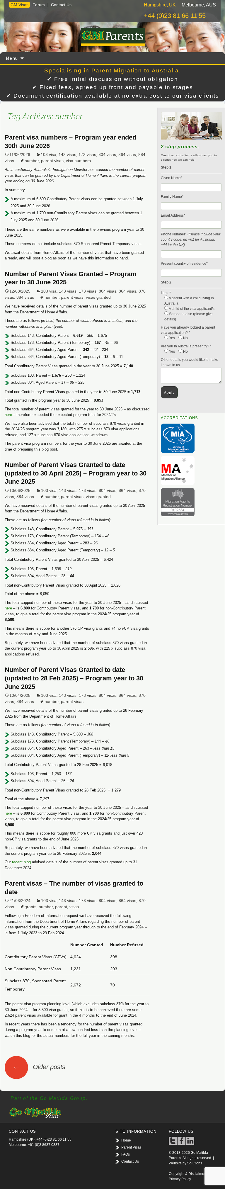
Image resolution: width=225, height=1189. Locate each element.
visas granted (98, 297)
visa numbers (78, 160)
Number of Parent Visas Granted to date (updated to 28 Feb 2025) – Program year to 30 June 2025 (74, 678)
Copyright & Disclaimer (187, 1174)
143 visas (67, 154)
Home (126, 1140)
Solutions (194, 1163)
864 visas (127, 154)
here (8, 414)
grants (30, 906)
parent (61, 906)
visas (74, 906)
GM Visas (19, 4)
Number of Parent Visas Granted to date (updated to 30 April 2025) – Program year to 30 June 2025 (75, 473)
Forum (39, 4)
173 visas (87, 154)
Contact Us (61, 4)
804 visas (107, 154)
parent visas (52, 160)
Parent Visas (131, 1147)
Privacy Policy (180, 1179)
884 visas (25, 297)
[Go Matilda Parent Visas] (112, 37)
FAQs (125, 1154)
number (32, 160)
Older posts (39, 1067)
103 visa (48, 154)
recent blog (22, 862)
